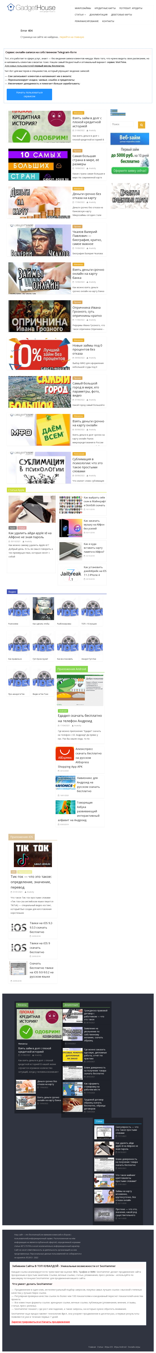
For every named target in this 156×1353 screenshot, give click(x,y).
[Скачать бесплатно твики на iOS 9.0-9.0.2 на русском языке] (18, 963)
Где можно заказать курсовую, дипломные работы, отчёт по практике (95, 1054)
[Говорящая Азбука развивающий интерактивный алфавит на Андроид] (65, 802)
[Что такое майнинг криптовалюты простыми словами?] (104, 1175)
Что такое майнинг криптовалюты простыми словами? (126, 1178)
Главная (92, 1347)
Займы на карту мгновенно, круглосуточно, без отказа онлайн (126, 1196)
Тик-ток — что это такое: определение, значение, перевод (31, 881)
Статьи (79, 14)
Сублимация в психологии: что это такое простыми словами (88, 465)
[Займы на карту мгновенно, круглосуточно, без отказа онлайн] (104, 1191)
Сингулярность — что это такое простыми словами (127, 1129)
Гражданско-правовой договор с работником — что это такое (95, 1015)
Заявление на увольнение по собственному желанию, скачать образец (93, 1034)
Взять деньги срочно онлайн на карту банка (88, 274)
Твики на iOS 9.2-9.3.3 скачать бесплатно (41, 927)
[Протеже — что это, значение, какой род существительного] (104, 1209)
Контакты (108, 21)
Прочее (77, 150)
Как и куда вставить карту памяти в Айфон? (94, 547)
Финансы (78, 113)
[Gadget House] (31, 7)
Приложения (25, 872)
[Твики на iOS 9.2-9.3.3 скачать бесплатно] (18, 922)
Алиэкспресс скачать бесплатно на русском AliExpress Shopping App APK (80, 757)
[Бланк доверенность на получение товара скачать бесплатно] (73, 1067)
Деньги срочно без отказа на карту (87, 196)
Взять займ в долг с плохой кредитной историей (87, 122)
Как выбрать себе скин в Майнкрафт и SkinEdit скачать (95, 501)
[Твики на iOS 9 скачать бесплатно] (18, 943)
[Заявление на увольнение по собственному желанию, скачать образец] (73, 1028)
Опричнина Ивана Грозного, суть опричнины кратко (87, 311)
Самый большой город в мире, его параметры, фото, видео (86, 389)
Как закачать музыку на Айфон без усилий (94, 524)
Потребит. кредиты (130, 8)
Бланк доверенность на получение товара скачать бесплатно (95, 1070)
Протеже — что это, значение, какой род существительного (126, 1212)
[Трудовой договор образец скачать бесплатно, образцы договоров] (73, 1099)
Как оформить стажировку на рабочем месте (92, 1086)
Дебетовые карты (121, 14)
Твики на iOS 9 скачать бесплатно (40, 947)
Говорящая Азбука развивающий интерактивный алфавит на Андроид (78, 811)
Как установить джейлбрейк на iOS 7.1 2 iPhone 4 (95, 571)
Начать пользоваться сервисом (29, 94)
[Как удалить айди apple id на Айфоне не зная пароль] (33, 496)
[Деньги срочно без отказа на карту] (26, 1081)
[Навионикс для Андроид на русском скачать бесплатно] (65, 777)
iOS (13, 872)
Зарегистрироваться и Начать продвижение (40, 1322)
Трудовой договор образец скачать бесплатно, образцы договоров (94, 1104)
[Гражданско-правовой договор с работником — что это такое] (73, 1010)
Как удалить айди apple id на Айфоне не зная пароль (30, 535)
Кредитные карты (105, 8)
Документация (98, 14)
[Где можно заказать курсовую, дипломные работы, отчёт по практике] (73, 1049)
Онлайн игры (134, 1347)
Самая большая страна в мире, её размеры (86, 160)
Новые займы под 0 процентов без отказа (87, 349)
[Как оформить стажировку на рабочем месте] (73, 1083)
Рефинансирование (87, 21)
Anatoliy (92, 130)
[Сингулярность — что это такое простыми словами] (104, 1126)
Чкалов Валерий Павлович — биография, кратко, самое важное (87, 238)
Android (63, 711)
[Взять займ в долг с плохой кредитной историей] (39, 1010)
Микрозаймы (83, 8)
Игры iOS (109, 1347)
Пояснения (79, 454)
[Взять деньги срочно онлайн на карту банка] (26, 1097)
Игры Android (120, 1347)
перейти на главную (72, 37)
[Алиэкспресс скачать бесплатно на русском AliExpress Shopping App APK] (65, 748)
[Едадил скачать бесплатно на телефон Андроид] (80, 676)
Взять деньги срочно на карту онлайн (88, 423)
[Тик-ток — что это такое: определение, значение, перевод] (33, 844)
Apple (12, 528)
